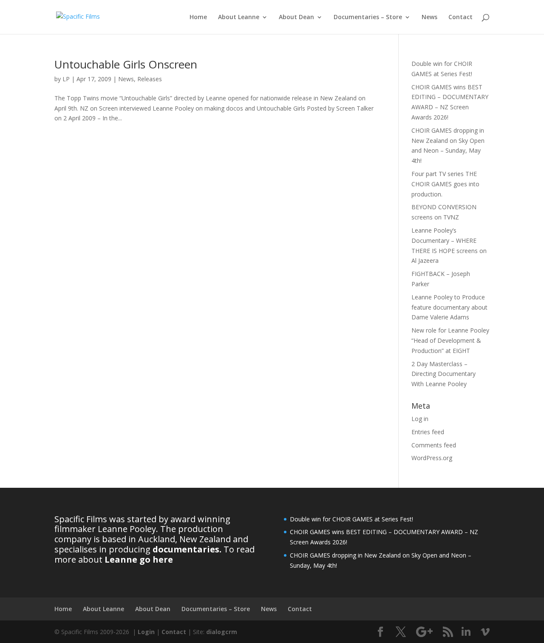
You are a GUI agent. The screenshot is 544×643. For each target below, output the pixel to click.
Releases (149, 79)
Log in (419, 419)
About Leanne (238, 17)
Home (198, 17)
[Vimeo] (485, 632)
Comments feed (433, 445)
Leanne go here (139, 559)
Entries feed (427, 432)
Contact (460, 17)
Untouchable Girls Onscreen (125, 64)
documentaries (186, 549)
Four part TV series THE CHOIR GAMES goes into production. (445, 184)
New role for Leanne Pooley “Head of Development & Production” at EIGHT (450, 340)
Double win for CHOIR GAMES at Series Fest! (351, 519)
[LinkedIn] (466, 632)
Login (146, 632)
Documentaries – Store (368, 17)
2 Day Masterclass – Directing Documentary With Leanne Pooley (443, 374)
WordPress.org (431, 458)
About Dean (296, 17)
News (429, 17)
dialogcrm (221, 632)
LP (66, 79)
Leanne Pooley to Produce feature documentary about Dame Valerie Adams (449, 307)
